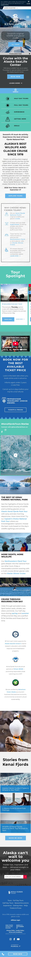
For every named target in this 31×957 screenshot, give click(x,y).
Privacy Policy (11, 930)
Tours (10, 900)
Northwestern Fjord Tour (16, 561)
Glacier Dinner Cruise (16, 573)
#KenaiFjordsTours (11, 424)
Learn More (14, 83)
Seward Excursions (22, 903)
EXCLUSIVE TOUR (16, 54)
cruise (17, 218)
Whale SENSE (18, 669)
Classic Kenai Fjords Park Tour (14, 511)
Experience (7, 905)
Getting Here (18, 905)
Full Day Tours (18, 900)
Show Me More (15, 838)
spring (14, 613)
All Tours (15, 44)
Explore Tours (15, 196)
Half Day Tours (7, 903)
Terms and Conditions (15, 932)
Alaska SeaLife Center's (13, 643)
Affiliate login (15, 920)
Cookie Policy (5, 4)
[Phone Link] (3, 954)
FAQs (26, 905)
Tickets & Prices (15, 410)
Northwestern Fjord (17, 239)
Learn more (14, 256)
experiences (14, 224)
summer (25, 613)
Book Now (15, 76)
